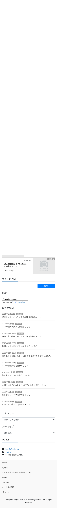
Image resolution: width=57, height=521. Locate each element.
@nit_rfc (8, 452)
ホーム (5, 463)
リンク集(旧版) (8, 487)
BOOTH (5, 482)
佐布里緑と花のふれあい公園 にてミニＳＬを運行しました (26, 356)
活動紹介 (5, 468)
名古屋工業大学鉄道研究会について (17, 472)
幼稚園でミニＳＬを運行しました (16, 375)
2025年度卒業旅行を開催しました (16, 327)
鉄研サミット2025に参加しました (16, 395)
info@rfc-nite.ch (12, 449)
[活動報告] (44, 264)
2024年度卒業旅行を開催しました (16, 404)
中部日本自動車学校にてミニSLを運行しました (21, 336)
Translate (21, 302)
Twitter (5, 477)
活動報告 (19, 314)
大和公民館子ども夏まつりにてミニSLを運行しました (24, 385)
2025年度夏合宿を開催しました (15, 366)
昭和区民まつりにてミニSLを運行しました (20, 346)
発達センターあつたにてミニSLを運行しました (21, 317)
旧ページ (5, 492)
